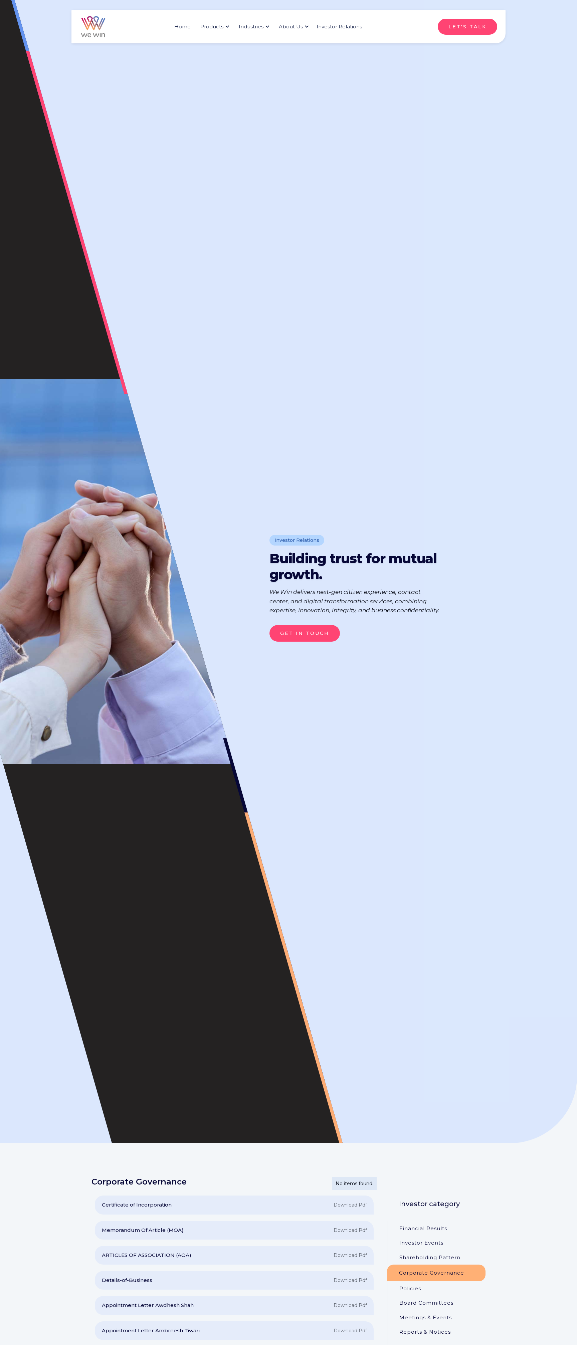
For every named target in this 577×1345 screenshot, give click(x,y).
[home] (93, 26)
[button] (213, 27)
